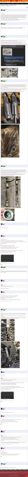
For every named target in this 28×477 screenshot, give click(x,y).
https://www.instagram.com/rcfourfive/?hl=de (21, 44)
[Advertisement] (14, 32)
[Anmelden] (25, 1)
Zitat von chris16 (4, 378)
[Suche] (23, 1)
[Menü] (27, 1)
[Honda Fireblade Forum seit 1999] (1, 1)
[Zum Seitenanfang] (27, 476)
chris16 (7, 301)
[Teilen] (27, 7)
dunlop (7, 444)
